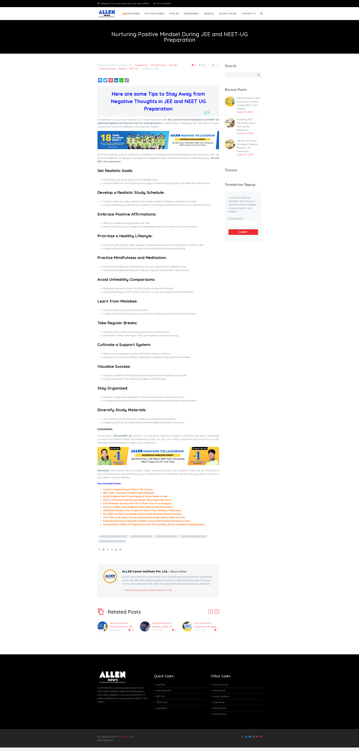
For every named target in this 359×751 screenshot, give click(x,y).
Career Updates (221, 696)
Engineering (141, 65)
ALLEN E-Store (227, 13)
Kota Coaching (107, 68)
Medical (122, 68)
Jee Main (160, 684)
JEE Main (173, 65)
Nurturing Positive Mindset (112, 541)
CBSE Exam (162, 702)
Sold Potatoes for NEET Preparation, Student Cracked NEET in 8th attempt (249, 103)
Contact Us (248, 13)
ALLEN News (124, 736)
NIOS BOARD (133, 13)
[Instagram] (253, 737)
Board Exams (219, 708)
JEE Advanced (157, 65)
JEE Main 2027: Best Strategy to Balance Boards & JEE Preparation (247, 146)
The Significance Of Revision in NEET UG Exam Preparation (162, 627)
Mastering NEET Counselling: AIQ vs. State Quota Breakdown (246, 124)
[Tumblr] (112, 549)
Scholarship (219, 702)
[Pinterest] (108, 549)
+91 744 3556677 (164, 3)
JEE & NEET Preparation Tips (113, 536)
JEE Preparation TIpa (166, 536)
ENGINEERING (191, 13)
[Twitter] (103, 549)
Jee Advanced (163, 690)
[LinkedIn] (116, 549)
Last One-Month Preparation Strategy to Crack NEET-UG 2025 (207, 627)
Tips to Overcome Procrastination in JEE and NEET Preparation (121, 627)
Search (259, 75)
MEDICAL (209, 13)
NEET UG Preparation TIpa (193, 536)
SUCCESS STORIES (154, 13)
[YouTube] (261, 737)
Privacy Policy (220, 714)
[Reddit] (120, 549)
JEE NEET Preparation (141, 536)
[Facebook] (99, 549)
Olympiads (161, 708)
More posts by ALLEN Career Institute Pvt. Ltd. (148, 590)
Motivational (219, 690)
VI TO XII (174, 13)
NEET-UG (133, 68)
